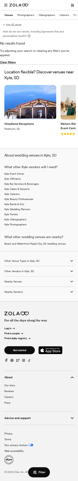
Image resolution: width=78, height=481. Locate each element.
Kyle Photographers (15, 224)
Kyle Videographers (15, 219)
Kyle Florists (11, 214)
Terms (7, 439)
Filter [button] (41, 472)
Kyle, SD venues (13, 24)
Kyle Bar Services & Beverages (21, 183)
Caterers (64, 15)
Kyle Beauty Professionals (18, 199)
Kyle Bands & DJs (14, 204)
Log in (7, 328)
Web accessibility (14, 450)
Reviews (9, 391)
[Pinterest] (12, 361)
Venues (8, 15)
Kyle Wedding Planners (17, 209)
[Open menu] (6, 5)
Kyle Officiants (12, 178)
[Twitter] (18, 361)
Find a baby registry (15, 338)
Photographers (25, 15)
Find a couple (12, 333)
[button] (52, 88)
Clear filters (8, 62)
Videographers (46, 15)
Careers (8, 396)
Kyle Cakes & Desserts (17, 189)
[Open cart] (72, 5)
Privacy (8, 433)
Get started (19, 350)
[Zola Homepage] (18, 5)
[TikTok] (29, 361)
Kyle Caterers (12, 194)
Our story (9, 385)
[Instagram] (23, 361)
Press (7, 402)
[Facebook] (6, 361)
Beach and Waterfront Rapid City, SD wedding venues (35, 243)
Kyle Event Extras (14, 173)
